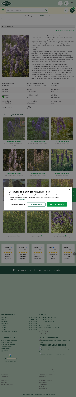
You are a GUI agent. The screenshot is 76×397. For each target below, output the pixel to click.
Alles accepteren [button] (57, 204)
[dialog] (38, 198)
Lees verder (22, 199)
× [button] (69, 189)
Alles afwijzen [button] (36, 204)
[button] (17, 204)
